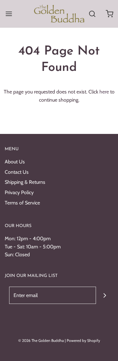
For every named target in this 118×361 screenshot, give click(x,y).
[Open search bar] (92, 13)
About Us (15, 162)
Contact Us (17, 172)
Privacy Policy (19, 192)
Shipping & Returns (25, 182)
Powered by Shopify (83, 340)
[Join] (104, 295)
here (104, 92)
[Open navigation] (8, 13)
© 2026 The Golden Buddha (41, 340)
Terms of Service (22, 203)
